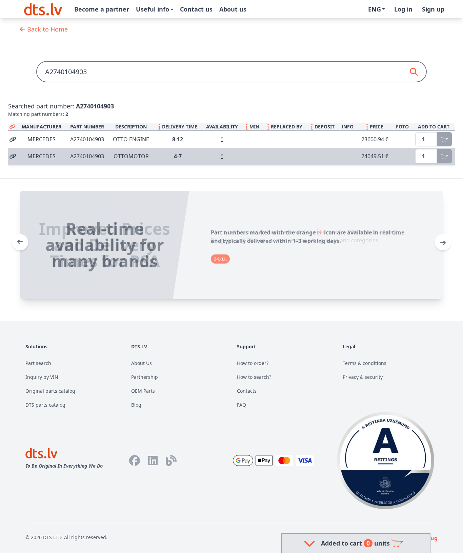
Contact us (196, 9)
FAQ (241, 405)
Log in (403, 9)
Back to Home (46, 29)
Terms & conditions (364, 363)
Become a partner (101, 9)
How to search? (254, 377)
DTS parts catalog (45, 405)
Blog (136, 405)
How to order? (252, 363)
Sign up (433, 9)
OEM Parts (143, 391)
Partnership (144, 377)
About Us (141, 363)
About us (232, 9)
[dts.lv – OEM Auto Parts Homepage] (43, 9)
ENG (374, 9)
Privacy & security (363, 377)
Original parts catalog (50, 391)
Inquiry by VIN (41, 377)
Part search (38, 363)
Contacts (247, 391)
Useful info (153, 9)
